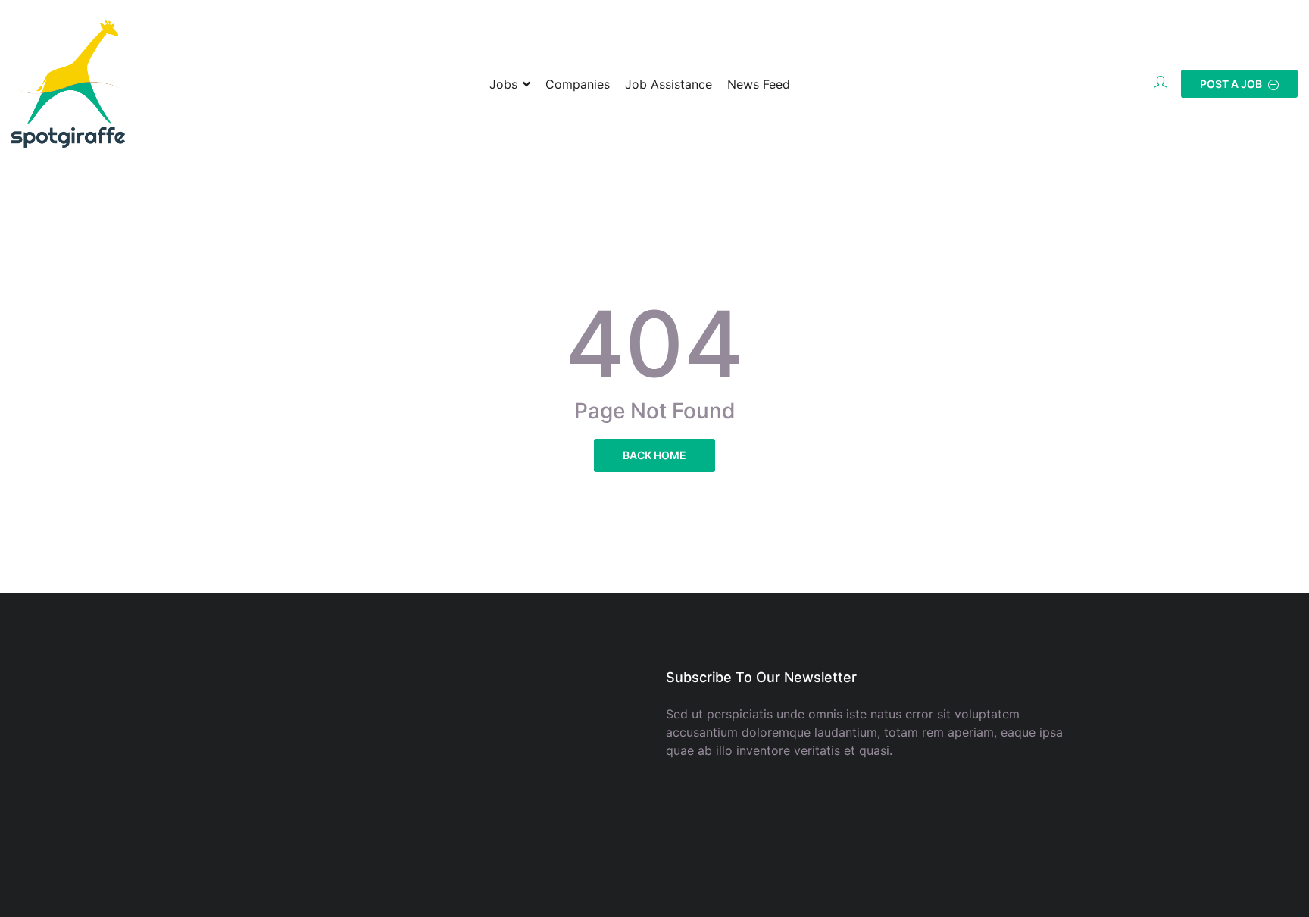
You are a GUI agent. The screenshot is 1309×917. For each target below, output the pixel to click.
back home (654, 455)
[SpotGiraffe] (68, 84)
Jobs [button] (503, 84)
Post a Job (1232, 83)
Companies (577, 84)
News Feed (758, 84)
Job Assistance (668, 84)
